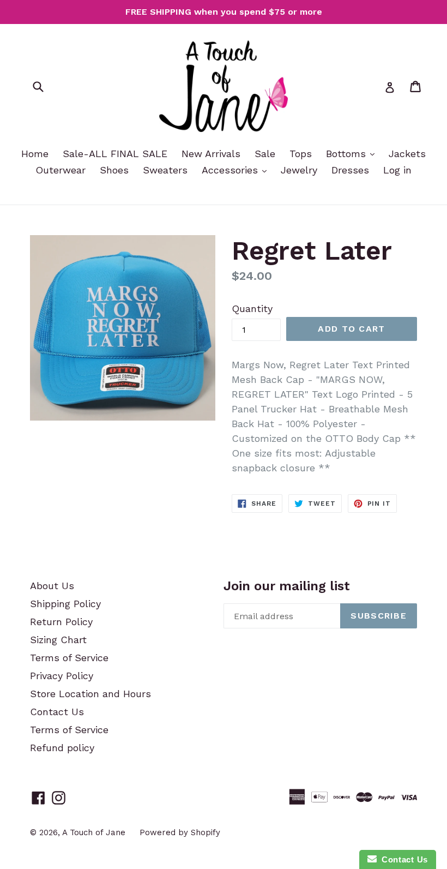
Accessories (231, 170)
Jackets (407, 153)
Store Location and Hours (90, 693)
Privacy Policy (61, 675)
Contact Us (57, 711)
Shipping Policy (65, 603)
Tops (300, 153)
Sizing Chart (58, 639)
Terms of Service (69, 657)
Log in (397, 170)
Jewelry (299, 170)
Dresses (350, 170)
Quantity (252, 308)
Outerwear (60, 170)
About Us (52, 585)
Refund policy (62, 747)
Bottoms (347, 153)
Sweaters (165, 170)
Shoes (114, 170)
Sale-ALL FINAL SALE (115, 153)
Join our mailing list (287, 586)
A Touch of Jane (93, 832)
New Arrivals (211, 153)
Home (35, 153)
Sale (265, 153)
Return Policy (61, 621)
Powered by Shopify (180, 832)
